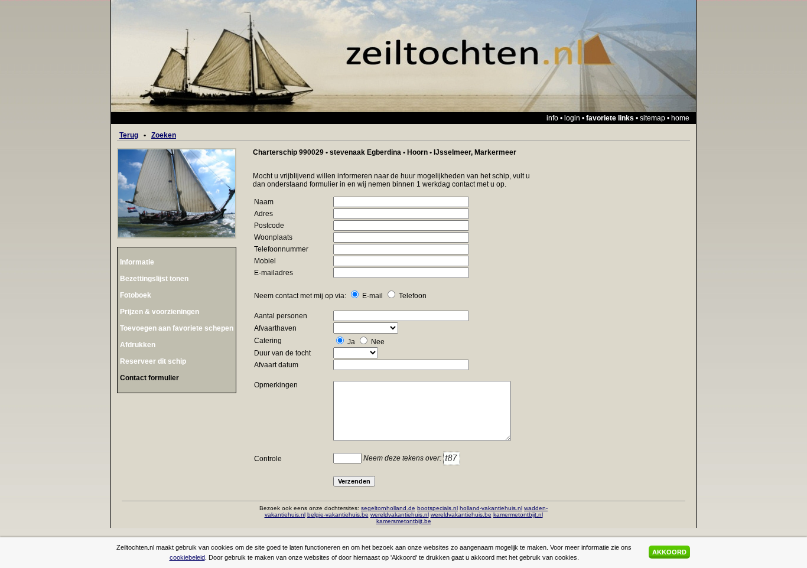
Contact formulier (149, 378)
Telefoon (413, 296)
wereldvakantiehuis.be (461, 514)
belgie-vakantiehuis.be (338, 514)
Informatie (137, 262)
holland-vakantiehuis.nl (491, 508)
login (572, 118)
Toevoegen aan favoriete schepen (176, 328)
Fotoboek (135, 295)
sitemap (652, 118)
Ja (351, 342)
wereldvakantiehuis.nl (399, 514)
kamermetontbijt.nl (518, 514)
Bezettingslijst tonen (154, 279)
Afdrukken (137, 345)
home (680, 118)
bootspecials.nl (437, 508)
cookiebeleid (187, 557)
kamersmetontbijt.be (403, 521)
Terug (128, 135)
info (552, 118)
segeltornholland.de (388, 508)
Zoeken (163, 135)
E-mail (372, 296)
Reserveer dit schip (153, 361)
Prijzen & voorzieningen (159, 312)
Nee (378, 342)
